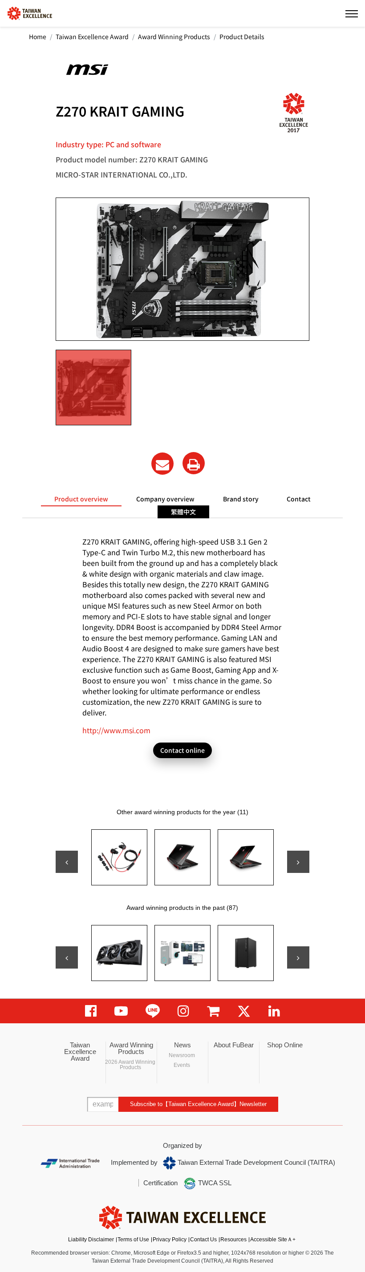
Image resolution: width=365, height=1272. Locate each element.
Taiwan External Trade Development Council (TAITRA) (255, 1162)
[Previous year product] (67, 957)
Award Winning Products (174, 36)
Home (37, 36)
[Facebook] (91, 1011)
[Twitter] (244, 1011)
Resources (233, 1239)
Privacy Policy (170, 1239)
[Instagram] (183, 1011)
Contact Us (203, 1239)
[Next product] (298, 862)
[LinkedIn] (274, 1011)
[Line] (153, 1011)
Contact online (182, 750)
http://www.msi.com (116, 730)
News (182, 1045)
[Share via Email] (162, 463)
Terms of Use (133, 1239)
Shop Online (285, 1045)
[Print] (193, 463)
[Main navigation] (351, 13)
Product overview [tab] (81, 498)
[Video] (121, 1011)
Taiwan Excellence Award (92, 36)
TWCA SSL (213, 1183)
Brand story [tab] (241, 498)
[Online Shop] (213, 1011)
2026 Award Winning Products (130, 1064)
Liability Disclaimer (91, 1239)
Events (182, 1065)
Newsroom (182, 1055)
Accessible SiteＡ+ (273, 1239)
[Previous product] (67, 862)
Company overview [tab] (165, 498)
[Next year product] (298, 957)
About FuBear (234, 1045)
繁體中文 (183, 511)
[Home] (30, 12)
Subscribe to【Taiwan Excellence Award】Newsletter (198, 1104)
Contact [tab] (299, 498)
